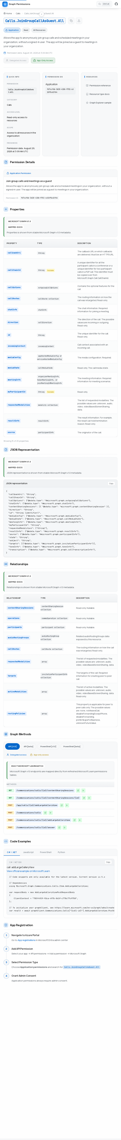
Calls (18, 13)
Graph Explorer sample (100, 102)
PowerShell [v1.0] (48, 746)
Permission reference (100, 85)
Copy (111, 483)
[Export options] (79, 20)
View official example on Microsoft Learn (28, 871)
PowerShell (45, 852)
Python (61, 852)
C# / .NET (12, 852)
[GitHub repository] (116, 4)
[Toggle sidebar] (41, 14)
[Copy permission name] (71, 20)
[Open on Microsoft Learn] (78, 790)
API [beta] (28, 746)
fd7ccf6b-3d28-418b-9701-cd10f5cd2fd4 (39, 198)
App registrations (27, 940)
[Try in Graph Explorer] (83, 790)
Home (9, 13)
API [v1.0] (12, 746)
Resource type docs (99, 94)
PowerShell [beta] (71, 746)
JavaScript (28, 852)
